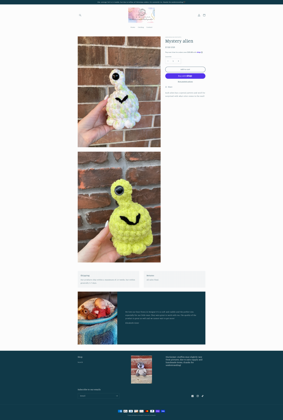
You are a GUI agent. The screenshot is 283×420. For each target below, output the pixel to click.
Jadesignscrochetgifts (137, 415)
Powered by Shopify (150, 415)
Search (80, 362)
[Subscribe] (116, 396)
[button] (80, 15)
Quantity (168, 56)
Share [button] (170, 87)
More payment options (185, 81)
